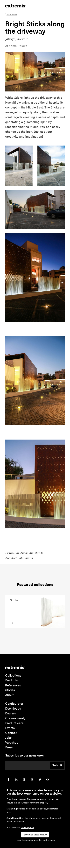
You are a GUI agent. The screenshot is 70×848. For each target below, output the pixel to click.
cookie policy (27, 827)
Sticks (18, 98)
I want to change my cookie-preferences (35, 840)
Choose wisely (15, 718)
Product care (14, 723)
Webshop (11, 742)
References (13, 685)
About (9, 695)
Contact (11, 733)
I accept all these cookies (35, 834)
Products (11, 680)
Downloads (13, 708)
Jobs (8, 738)
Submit (57, 765)
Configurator (14, 704)
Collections (13, 675)
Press (9, 747)
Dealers (10, 713)
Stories (10, 690)
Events (10, 728)
